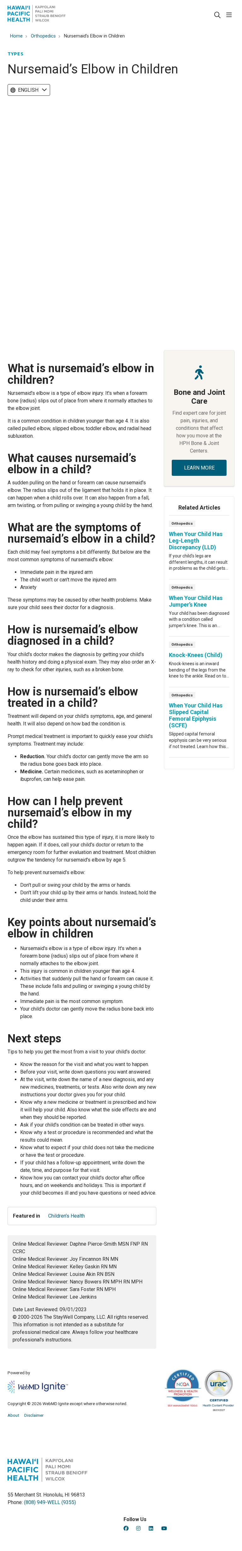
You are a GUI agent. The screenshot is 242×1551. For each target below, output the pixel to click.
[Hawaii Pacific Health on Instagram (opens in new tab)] (138, 1528)
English (28, 90)
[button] (230, 15)
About (13, 1415)
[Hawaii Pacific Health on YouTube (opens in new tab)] (164, 1528)
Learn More (199, 468)
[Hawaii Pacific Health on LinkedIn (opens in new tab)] (151, 1528)
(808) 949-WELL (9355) (50, 1502)
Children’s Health (66, 1216)
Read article (199, 549)
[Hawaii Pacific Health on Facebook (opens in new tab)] (126, 1528)
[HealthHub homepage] (37, 15)
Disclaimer (34, 1415)
